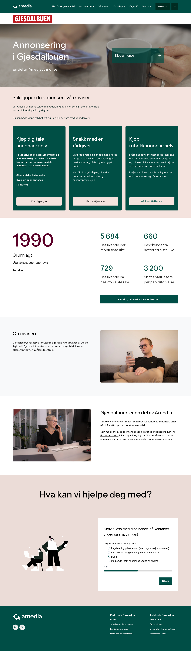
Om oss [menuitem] (113, 619)
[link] (22, 6)
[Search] (174, 6)
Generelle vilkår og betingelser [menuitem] (164, 629)
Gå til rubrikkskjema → (152, 201)
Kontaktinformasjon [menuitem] (119, 629)
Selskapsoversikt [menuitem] (157, 633)
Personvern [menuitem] (155, 619)
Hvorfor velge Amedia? (63, 6)
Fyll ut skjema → (95, 201)
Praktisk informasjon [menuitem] (122, 615)
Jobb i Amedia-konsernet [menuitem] (122, 624)
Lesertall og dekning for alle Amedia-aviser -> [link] (139, 299)
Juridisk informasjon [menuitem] (162, 615)
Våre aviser (103, 6)
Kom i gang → (39, 201)
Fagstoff (134, 6)
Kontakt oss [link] (163, 6)
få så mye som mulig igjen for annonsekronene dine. (145, 438)
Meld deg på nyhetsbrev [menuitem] (121, 633)
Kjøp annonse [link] (124, 55)
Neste (165, 581)
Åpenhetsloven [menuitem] (157, 624)
